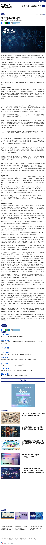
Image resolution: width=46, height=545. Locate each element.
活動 (39, 6)
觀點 (27, 6)
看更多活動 (23, 380)
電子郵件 (4, 325)
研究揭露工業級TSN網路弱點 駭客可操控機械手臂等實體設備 (36, 528)
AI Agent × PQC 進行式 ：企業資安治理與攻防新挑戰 (14, 375)
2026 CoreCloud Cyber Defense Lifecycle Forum (12, 336)
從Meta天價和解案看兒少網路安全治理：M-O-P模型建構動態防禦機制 (7, 528)
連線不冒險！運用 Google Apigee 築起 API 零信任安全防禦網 (16, 354)
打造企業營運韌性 (5, 349)
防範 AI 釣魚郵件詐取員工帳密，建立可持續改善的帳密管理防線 (16, 370)
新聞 (23, 6)
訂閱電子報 (41, 1)
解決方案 (34, 6)
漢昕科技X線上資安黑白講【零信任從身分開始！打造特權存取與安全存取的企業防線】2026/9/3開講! (22, 342)
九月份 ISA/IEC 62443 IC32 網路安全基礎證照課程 (13, 365)
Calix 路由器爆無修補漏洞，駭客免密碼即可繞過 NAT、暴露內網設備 (21, 528)
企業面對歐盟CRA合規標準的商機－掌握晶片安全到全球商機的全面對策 (18, 359)
